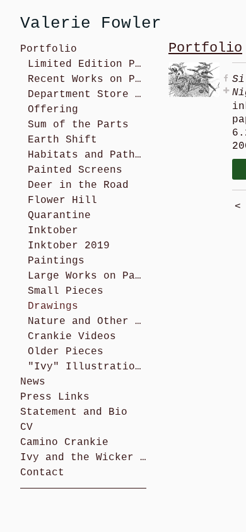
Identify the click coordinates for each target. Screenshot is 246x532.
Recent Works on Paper (87, 79)
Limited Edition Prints (87, 64)
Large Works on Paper (87, 276)
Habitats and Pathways (87, 155)
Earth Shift (62, 140)
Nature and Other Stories (87, 321)
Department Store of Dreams (87, 94)
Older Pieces (65, 351)
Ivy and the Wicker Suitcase (83, 457)
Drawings (53, 306)
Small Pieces (65, 291)
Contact (42, 472)
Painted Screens (75, 170)
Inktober (53, 230)
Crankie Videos (72, 336)
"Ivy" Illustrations (87, 367)
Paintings (56, 261)
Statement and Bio (73, 412)
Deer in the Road (78, 185)
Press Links (55, 397)
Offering (53, 109)
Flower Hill (62, 200)
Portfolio (48, 49)
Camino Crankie (64, 442)
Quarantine (59, 215)
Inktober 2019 (69, 246)
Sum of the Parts (78, 124)
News (32, 382)
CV (26, 427)
